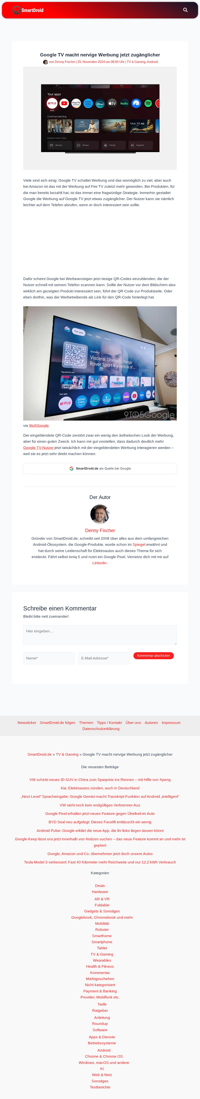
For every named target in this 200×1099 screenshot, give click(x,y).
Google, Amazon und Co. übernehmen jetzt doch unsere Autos (100, 854)
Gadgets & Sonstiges (102, 911)
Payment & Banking (100, 991)
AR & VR (102, 899)
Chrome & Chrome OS (104, 1056)
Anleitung (102, 1018)
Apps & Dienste (102, 1037)
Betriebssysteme (102, 1043)
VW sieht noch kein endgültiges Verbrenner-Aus (100, 805)
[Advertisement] (100, 241)
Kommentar (100, 973)
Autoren (151, 723)
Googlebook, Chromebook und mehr (102, 917)
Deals (100, 886)
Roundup (100, 1024)
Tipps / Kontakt (109, 723)
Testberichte (100, 1087)
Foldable (102, 905)
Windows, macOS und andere (104, 1063)
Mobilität (102, 923)
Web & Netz (102, 1075)
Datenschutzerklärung (101, 729)
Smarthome (102, 936)
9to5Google (39, 425)
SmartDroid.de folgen (57, 723)
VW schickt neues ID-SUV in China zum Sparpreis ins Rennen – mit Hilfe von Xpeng (100, 780)
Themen (86, 723)
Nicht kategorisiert (100, 985)
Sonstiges (100, 1081)
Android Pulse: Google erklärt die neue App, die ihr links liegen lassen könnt (100, 831)
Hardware (100, 892)
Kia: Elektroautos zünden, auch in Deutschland (100, 788)
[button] (185, 10)
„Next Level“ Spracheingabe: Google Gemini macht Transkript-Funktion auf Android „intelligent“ (100, 796)
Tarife (102, 1004)
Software (100, 1030)
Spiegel (139, 544)
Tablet (102, 948)
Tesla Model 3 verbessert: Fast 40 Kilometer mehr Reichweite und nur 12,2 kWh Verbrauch (100, 862)
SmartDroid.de (40, 754)
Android (152, 61)
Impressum (171, 723)
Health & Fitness (100, 966)
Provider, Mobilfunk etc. (100, 997)
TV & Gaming (136, 61)
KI (102, 1069)
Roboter (102, 930)
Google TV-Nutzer (38, 448)
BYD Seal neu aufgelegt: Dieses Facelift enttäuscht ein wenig (100, 822)
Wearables (102, 960)
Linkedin (99, 563)
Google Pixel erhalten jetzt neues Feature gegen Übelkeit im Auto (100, 814)
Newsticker (27, 723)
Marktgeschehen (100, 979)
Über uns (133, 723)
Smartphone (102, 942)
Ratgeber (100, 1010)
